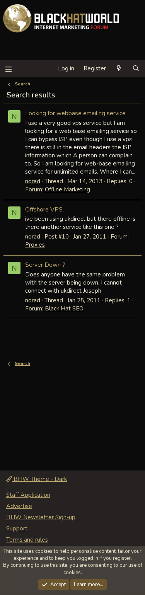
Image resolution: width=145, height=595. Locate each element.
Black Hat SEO (64, 308)
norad (32, 181)
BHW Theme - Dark (39, 479)
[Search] (136, 68)
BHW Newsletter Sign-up (40, 517)
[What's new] (119, 68)
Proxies (35, 245)
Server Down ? (45, 265)
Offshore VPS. (44, 209)
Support (16, 528)
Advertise (19, 506)
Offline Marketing (67, 189)
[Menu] (8, 68)
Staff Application (28, 495)
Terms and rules (27, 540)
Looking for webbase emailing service (75, 113)
